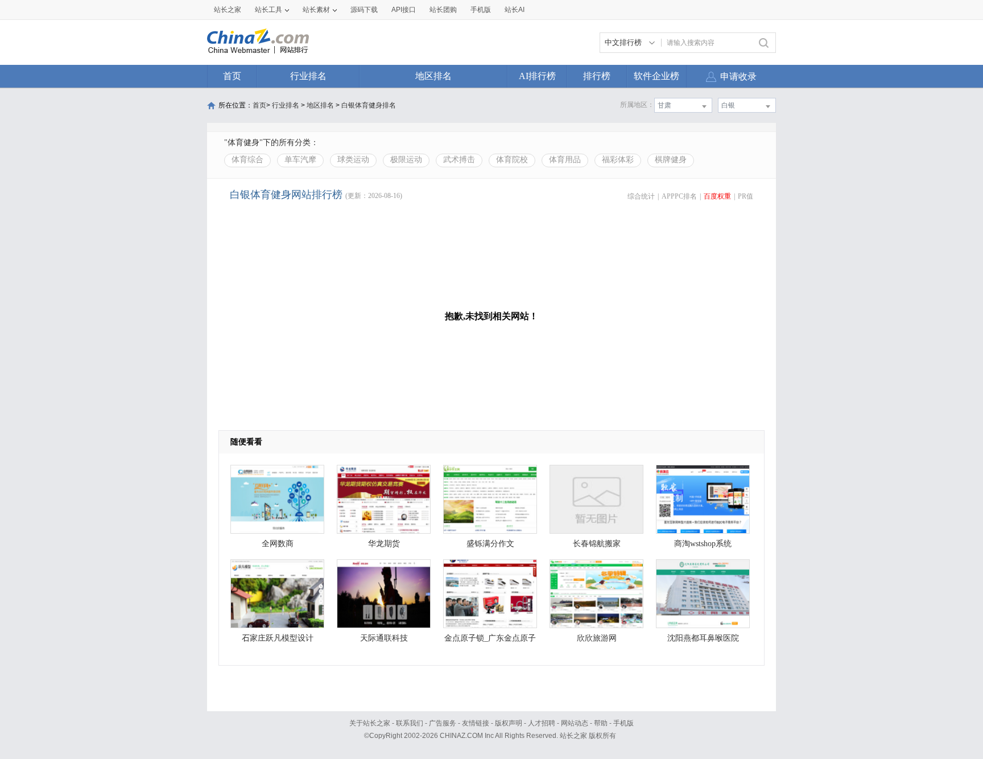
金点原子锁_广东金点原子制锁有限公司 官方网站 (490, 641)
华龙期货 (384, 543)
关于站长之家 (369, 723)
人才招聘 (541, 723)
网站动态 (574, 723)
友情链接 (475, 723)
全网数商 (278, 543)
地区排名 (433, 76)
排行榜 (596, 76)
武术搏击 (459, 159)
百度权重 (717, 196)
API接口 (403, 10)
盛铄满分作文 (490, 543)
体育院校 (512, 159)
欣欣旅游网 (597, 638)
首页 (232, 76)
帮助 (601, 723)
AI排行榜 (537, 76)
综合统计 (641, 196)
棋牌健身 (671, 159)
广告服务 (442, 723)
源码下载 (364, 10)
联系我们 (409, 723)
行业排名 (308, 76)
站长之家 (227, 10)
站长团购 (443, 10)
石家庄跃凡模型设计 (277, 638)
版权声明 (508, 723)
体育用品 (565, 159)
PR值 (745, 196)
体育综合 (247, 159)
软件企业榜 (656, 76)
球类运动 (353, 159)
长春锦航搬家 (597, 543)
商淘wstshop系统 (703, 543)
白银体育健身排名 (368, 105)
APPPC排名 (679, 196)
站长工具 (268, 10)
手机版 (623, 723)
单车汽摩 (300, 159)
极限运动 (406, 159)
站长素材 (316, 10)
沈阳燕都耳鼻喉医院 (703, 638)
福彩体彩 (618, 159)
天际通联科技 (384, 638)
